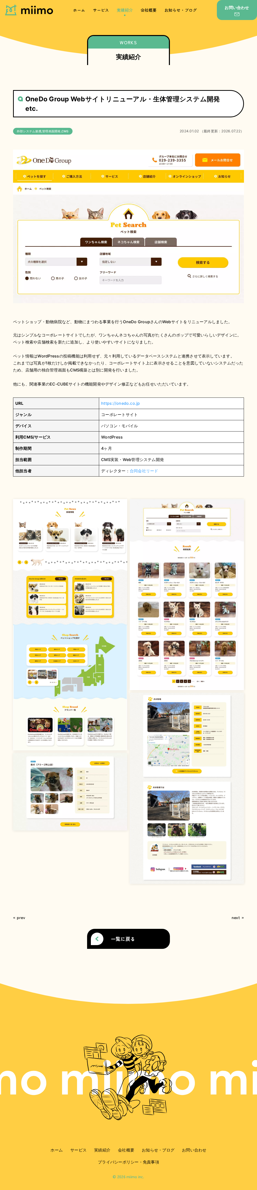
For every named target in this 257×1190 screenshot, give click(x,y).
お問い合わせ (194, 1149)
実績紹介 (125, 10)
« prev (19, 917)
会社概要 (149, 10)
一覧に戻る (123, 938)
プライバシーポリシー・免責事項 (128, 1161)
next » (238, 917)
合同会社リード (144, 470)
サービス (101, 10)
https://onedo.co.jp (120, 403)
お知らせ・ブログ (180, 10)
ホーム (79, 10)
